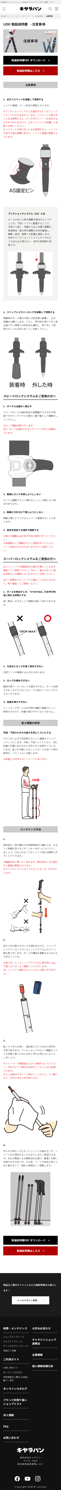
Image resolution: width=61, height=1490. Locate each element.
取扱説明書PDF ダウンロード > (30, 60)
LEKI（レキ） (26, 16)
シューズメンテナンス (13, 1336)
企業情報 (37, 1355)
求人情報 (8, 1415)
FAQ (5, 1426)
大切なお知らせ (41, 1328)
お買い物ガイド (10, 1367)
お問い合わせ (11, 1438)
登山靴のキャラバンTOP (9, 16)
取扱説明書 (39, 16)
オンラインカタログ (12, 1372)
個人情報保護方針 (43, 1366)
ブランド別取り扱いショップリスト (15, 1402)
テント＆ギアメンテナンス (15, 1345)
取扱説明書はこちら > (30, 71)
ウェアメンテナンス (12, 1341)
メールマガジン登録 (27, 1300)
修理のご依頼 (9, 1350)
